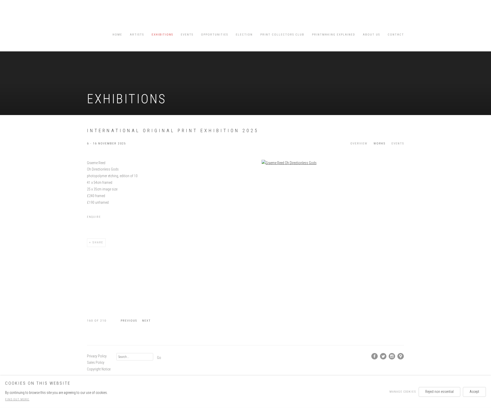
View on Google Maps (400, 356)
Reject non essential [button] (439, 391)
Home (117, 34)
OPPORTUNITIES (214, 34)
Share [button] (98, 242)
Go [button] (159, 358)
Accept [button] (474, 391)
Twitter (383, 356)
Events (187, 34)
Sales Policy (95, 362)
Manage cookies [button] (402, 391)
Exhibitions (162, 34)
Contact (396, 34)
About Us (371, 34)
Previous (129, 320)
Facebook (374, 356)
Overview (358, 143)
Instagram (392, 356)
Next (146, 320)
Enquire (94, 217)
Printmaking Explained (333, 34)
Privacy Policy (97, 356)
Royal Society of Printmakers (102, 16)
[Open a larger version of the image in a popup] (289, 163)
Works (379, 143)
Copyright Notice (98, 369)
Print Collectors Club (282, 34)
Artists (137, 34)
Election (244, 34)
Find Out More (17, 399)
